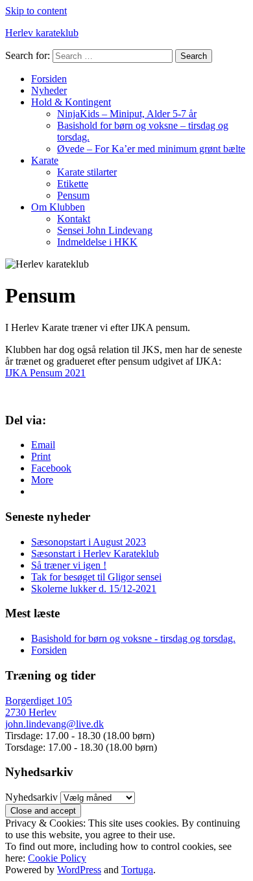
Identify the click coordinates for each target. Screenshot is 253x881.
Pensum (73, 195)
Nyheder (49, 90)
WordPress (79, 869)
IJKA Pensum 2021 (45, 372)
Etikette (72, 183)
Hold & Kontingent (71, 102)
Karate (44, 160)
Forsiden (49, 78)
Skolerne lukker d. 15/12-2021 (93, 588)
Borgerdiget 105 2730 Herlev (38, 706)
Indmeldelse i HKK (97, 241)
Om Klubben (58, 206)
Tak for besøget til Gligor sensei (96, 576)
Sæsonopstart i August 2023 (88, 541)
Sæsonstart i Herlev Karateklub (95, 553)
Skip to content (36, 10)
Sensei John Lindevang (104, 230)
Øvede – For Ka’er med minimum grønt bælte (151, 148)
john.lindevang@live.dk (54, 723)
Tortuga (137, 869)
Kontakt (73, 218)
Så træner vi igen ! (68, 565)
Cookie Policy (57, 858)
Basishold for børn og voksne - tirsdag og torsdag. (133, 638)
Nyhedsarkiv (31, 797)
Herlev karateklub (41, 32)
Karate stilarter (87, 171)
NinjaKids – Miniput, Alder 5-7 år (127, 113)
